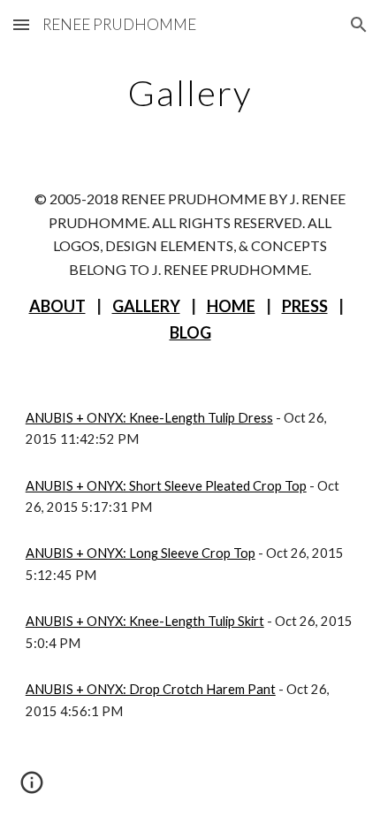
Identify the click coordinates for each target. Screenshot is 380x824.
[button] (21, 24)
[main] (190, 92)
